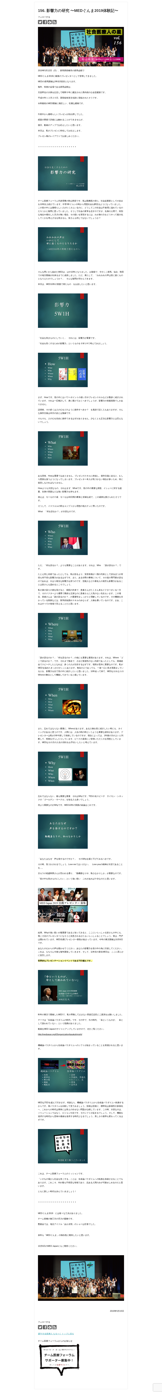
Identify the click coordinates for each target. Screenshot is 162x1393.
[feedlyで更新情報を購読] (50, 22)
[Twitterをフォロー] (40, 22)
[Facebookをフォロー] (45, 22)
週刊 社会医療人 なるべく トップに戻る (56, 1334)
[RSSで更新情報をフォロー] (54, 22)
